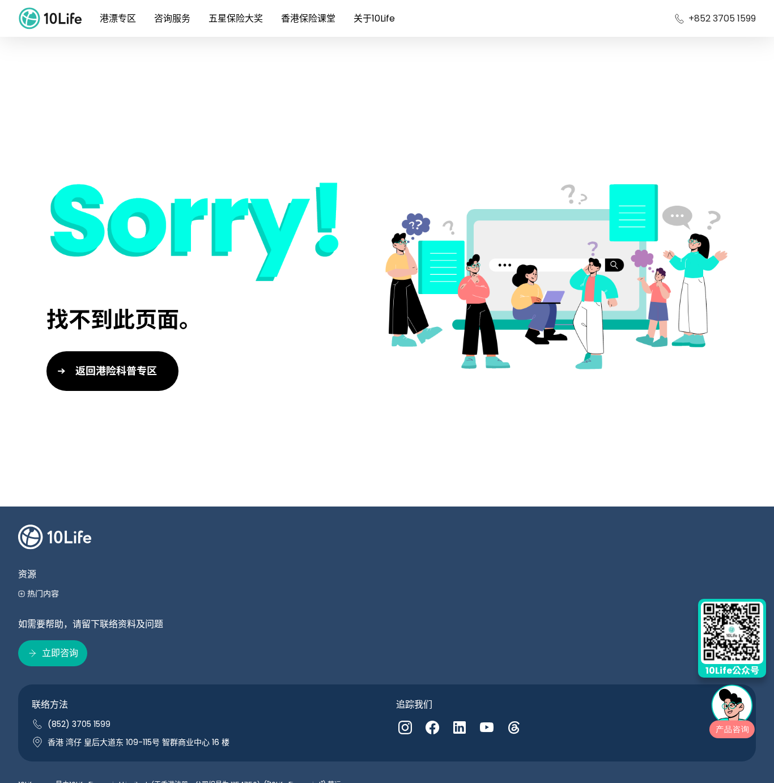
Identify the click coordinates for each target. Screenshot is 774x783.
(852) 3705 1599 (79, 724)
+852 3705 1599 (722, 18)
